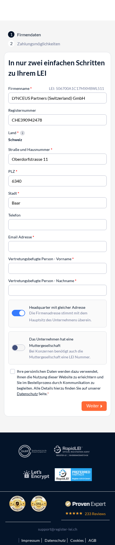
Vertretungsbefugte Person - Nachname (42, 280)
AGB (92, 540)
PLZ (12, 171)
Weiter (92, 406)
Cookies (77, 540)
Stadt (13, 193)
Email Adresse (21, 237)
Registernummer (22, 110)
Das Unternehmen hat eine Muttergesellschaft (51, 342)
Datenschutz (27, 393)
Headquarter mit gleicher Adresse (57, 307)
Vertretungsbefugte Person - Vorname (41, 259)
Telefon (14, 215)
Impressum (30, 540)
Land (13, 132)
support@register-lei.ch (57, 529)
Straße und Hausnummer (30, 149)
